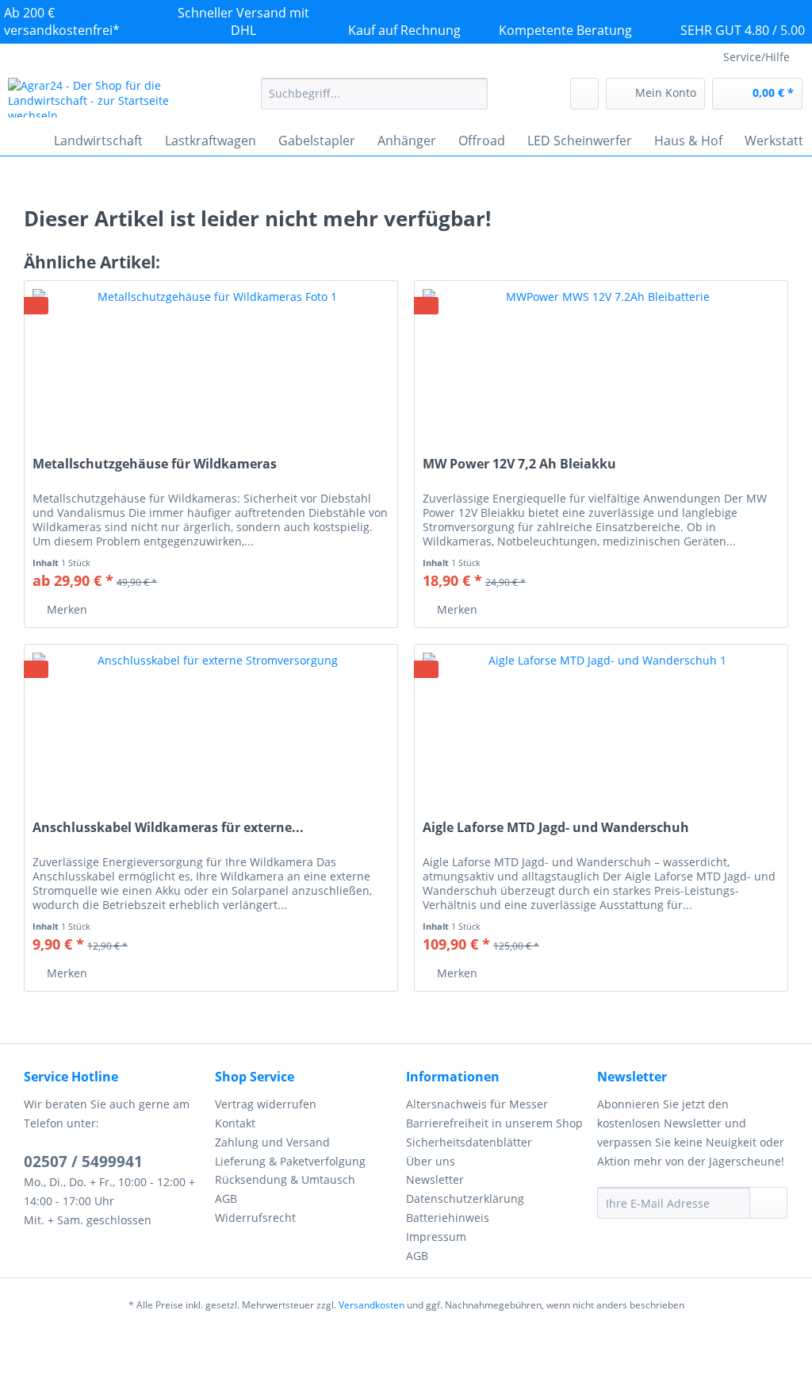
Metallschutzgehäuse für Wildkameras (155, 464)
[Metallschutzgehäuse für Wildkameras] (211, 360)
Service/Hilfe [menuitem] (756, 56)
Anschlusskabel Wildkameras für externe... (168, 827)
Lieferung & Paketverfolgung (290, 1161)
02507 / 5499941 (83, 1161)
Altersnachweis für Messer (477, 1104)
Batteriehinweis (447, 1217)
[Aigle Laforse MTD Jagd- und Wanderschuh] (601, 724)
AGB (226, 1198)
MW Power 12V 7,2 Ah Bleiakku (519, 464)
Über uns (430, 1161)
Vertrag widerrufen (265, 1104)
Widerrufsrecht (255, 1217)
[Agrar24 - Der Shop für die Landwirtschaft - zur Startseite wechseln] (104, 98)
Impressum (436, 1236)
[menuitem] (374, 101)
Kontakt (235, 1123)
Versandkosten (371, 1305)
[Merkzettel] (584, 94)
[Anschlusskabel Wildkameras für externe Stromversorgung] (211, 724)
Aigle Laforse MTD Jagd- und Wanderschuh (556, 827)
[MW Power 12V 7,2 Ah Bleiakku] (601, 360)
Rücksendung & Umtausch (285, 1179)
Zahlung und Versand (272, 1142)
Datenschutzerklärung (465, 1198)
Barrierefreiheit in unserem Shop (494, 1123)
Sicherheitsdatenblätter (469, 1142)
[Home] (24, 140)
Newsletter (435, 1179)
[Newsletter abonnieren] (768, 1203)
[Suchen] (473, 94)
